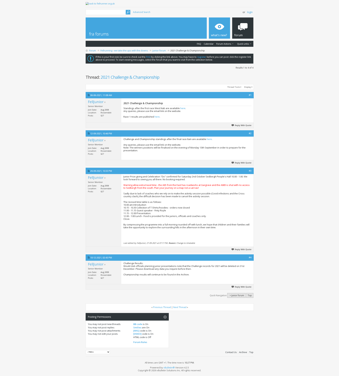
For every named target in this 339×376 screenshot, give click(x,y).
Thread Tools (233, 87)
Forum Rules (140, 342)
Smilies (137, 327)
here (182, 108)
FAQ (199, 43)
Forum (92, 50)
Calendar (209, 43)
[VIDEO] (137, 333)
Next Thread (179, 307)
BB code (137, 324)
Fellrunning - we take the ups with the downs (124, 50)
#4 (250, 257)
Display (247, 87)
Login (250, 12)
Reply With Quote (243, 125)
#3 (250, 170)
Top (250, 295)
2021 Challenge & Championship (130, 77)
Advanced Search (141, 12)
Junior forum (159, 50)
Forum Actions (223, 43)
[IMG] (136, 330)
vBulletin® (169, 367)
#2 (250, 133)
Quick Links (243, 43)
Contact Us (231, 352)
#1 (250, 95)
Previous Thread (162, 307)
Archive (243, 352)
